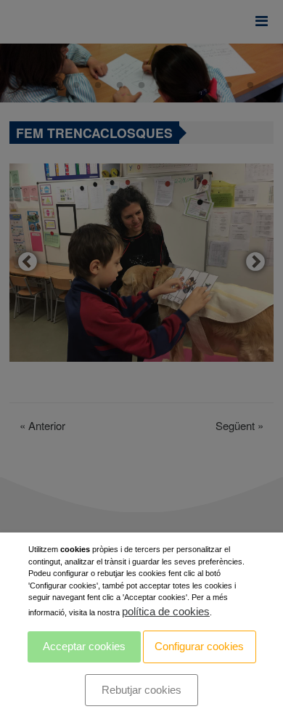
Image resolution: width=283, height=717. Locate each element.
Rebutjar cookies (141, 690)
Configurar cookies (199, 646)
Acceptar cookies (84, 646)
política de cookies (166, 611)
